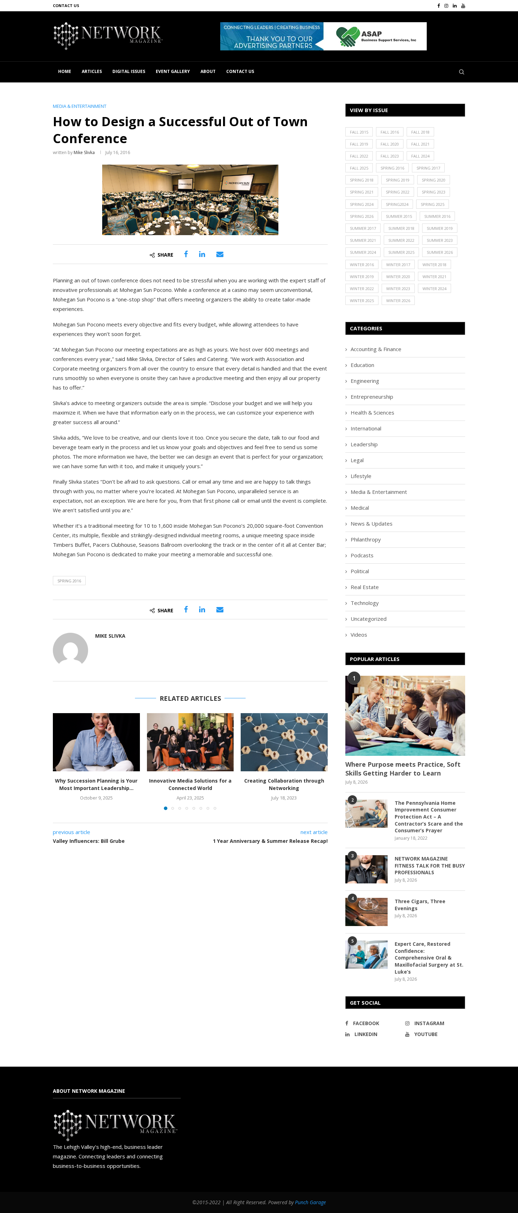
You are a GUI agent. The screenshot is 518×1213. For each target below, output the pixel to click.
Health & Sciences (372, 412)
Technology (365, 602)
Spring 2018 (362, 180)
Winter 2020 (398, 276)
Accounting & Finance (376, 349)
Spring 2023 (433, 192)
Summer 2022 (401, 240)
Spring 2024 (362, 204)
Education (362, 364)
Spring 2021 (362, 192)
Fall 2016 (390, 132)
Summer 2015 (399, 216)
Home (64, 71)
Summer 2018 (401, 228)
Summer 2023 (440, 240)
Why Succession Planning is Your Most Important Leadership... (96, 785)
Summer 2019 (440, 228)
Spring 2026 (362, 216)
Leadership (364, 444)
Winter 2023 (398, 288)
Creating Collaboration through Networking (284, 785)
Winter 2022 (362, 288)
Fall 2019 (359, 144)
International (366, 428)
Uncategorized (369, 618)
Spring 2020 (433, 180)
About (208, 71)
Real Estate (365, 586)
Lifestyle (361, 475)
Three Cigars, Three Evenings (420, 905)
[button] (323, 36)
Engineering (365, 380)
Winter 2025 (362, 300)
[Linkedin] (455, 5)
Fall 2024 (420, 156)
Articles (92, 71)
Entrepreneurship (372, 396)
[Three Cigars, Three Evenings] (366, 912)
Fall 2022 (359, 156)
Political (360, 571)
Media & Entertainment (379, 491)
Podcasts (362, 555)
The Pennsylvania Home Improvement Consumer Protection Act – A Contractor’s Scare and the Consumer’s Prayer (429, 817)
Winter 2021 (434, 276)
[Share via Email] (220, 254)
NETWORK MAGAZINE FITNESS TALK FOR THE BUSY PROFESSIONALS (430, 865)
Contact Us (66, 5)
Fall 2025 (359, 168)
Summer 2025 (401, 252)
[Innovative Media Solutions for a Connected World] (190, 742)
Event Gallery (173, 71)
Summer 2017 (363, 228)
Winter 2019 (362, 276)
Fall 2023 (390, 156)
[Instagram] (446, 5)
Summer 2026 (440, 252)
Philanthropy (366, 539)
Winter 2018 (434, 264)
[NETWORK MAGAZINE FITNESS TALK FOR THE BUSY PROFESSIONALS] (366, 869)
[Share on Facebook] (186, 254)
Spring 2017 (428, 168)
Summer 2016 (437, 216)
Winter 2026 (398, 300)
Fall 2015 (359, 132)
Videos (359, 634)
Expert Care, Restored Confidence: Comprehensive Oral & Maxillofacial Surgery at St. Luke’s (429, 958)
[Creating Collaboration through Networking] (284, 742)
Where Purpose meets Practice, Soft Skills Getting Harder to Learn (403, 768)
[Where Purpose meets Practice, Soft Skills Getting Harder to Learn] (405, 716)
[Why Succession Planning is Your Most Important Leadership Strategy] (96, 742)
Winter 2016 (362, 264)
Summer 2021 (363, 240)
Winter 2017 (398, 264)
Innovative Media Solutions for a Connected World (190, 785)
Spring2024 (397, 204)
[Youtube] (463, 5)
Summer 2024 (363, 252)
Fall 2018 (420, 132)
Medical (360, 507)
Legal (357, 460)
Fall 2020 (390, 144)
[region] (342, 36)
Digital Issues (128, 71)
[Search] (461, 72)
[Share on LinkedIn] (202, 254)
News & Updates (372, 523)
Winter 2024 (434, 288)
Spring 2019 (397, 180)
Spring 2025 (432, 204)
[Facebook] (438, 5)
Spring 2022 (397, 192)
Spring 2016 (69, 580)
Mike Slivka (84, 152)
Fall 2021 (420, 144)
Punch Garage (310, 1202)
